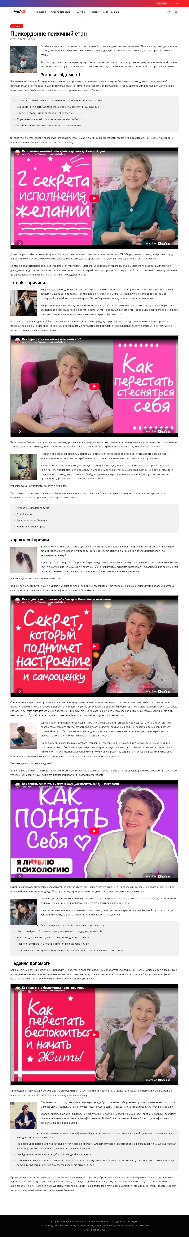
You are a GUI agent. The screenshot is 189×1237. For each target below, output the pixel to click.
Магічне (80, 11)
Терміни (94, 11)
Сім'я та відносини (61, 11)
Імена (105, 11)
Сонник (115, 11)
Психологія (40, 11)
